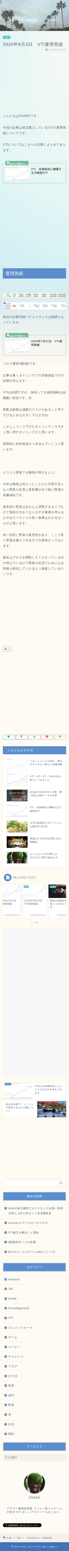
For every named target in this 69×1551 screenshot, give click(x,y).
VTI (8, 650)
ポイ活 (12, 1376)
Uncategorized (18, 1308)
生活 (11, 1424)
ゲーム (12, 1337)
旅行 (11, 1395)
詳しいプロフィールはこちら (40, 1511)
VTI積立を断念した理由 (23, 1232)
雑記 (11, 1433)
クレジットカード (20, 1327)
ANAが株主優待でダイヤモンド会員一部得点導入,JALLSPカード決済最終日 (35, 1211)
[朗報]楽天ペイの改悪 (22, 1242)
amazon (14, 1279)
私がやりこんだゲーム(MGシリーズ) (32, 1251)
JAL (11, 1288)
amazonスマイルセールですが (28, 1222)
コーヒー (14, 1346)
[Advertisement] (34, 83)
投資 (7, 37)
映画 (11, 1404)
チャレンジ (16, 1356)
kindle (12, 1298)
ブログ (12, 1366)
